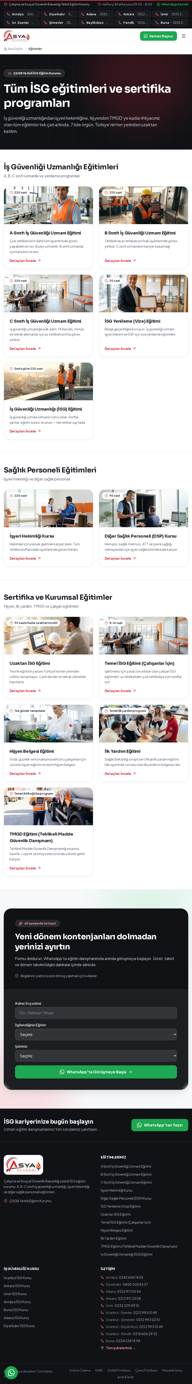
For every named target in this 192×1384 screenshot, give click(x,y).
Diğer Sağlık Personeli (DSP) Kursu (126, 1198)
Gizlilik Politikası (118, 1370)
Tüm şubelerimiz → (121, 1348)
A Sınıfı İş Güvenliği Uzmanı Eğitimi (126, 1166)
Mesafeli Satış (172, 1370)
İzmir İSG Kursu (15, 1294)
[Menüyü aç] (183, 36)
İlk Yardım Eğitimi (113, 1238)
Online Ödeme (80, 1370)
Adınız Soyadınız (28, 1003)
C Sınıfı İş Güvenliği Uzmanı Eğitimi (126, 1182)
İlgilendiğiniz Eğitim (30, 1025)
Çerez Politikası (146, 1370)
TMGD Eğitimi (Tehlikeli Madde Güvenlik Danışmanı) (139, 1246)
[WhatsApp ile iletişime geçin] (11, 1372)
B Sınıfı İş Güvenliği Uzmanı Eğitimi (126, 1174)
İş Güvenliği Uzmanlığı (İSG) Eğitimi (126, 1254)
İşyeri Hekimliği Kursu (117, 1190)
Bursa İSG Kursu (16, 1310)
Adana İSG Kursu (16, 1318)
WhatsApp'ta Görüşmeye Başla (96, 1071)
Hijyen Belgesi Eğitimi (117, 1230)
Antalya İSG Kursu (17, 1302)
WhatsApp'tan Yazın (163, 1124)
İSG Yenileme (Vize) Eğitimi (120, 1206)
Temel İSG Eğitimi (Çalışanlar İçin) (126, 1222)
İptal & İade (126, 1377)
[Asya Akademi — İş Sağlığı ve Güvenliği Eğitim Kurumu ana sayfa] (17, 36)
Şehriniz (21, 1046)
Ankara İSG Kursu (17, 1286)
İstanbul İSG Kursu (18, 1278)
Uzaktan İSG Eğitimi (116, 1214)
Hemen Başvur (161, 36)
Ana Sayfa (15, 49)
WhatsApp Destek (175, 4)
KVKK (99, 1370)
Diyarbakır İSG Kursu (19, 1326)
